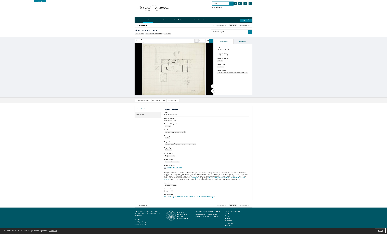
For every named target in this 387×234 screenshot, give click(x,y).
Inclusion (227, 218)
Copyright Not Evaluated (172, 162)
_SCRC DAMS (167, 33)
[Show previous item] (196, 41)
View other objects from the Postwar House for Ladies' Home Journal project (189, 197)
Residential (221, 67)
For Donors (228, 225)
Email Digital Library (140, 222)
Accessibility (228, 221)
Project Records (169, 156)
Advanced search (217, 7)
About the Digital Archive (181, 20)
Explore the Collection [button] (162, 20)
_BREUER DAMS (140, 33)
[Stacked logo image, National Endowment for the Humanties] (177, 216)
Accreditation (229, 223)
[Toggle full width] (213, 86)
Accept (380, 231)
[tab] (223, 41)
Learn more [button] (53, 231)
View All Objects (148, 20)
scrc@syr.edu (195, 178)
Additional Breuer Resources (200, 20)
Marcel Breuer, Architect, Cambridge (175, 132)
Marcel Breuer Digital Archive (154, 33)
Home (138, 20)
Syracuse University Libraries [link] (146, 211)
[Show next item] (211, 41)
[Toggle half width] (213, 91)
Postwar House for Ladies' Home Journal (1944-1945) (233, 73)
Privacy (227, 216)
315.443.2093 (138, 216)
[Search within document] (250, 32)
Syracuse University (170, 185)
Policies (227, 213)
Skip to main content (39, 1)
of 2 (207, 41)
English (167, 138)
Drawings (220, 61)
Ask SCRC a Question (140, 224)
